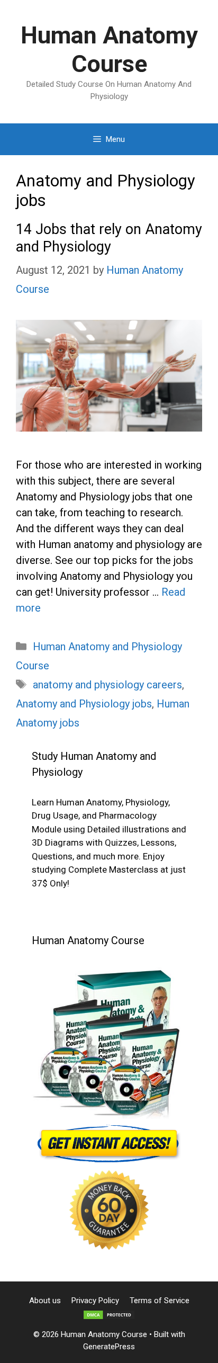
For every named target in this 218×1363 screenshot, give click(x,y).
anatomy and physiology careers (107, 684)
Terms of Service (159, 1300)
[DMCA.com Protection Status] (109, 1317)
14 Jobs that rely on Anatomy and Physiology (109, 238)
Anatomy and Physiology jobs (84, 703)
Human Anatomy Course (109, 49)
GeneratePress (109, 1346)
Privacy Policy (95, 1300)
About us (45, 1300)
